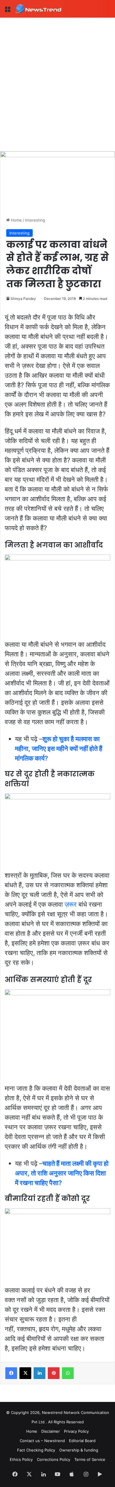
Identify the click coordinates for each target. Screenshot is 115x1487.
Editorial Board (82, 1440)
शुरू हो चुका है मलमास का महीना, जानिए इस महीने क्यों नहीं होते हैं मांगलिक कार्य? (58, 748)
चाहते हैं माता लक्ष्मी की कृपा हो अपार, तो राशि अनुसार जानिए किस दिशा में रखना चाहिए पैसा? (62, 1173)
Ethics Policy (21, 1459)
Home (16, 220)
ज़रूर (71, 904)
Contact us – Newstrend (42, 1440)
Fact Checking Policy (36, 1450)
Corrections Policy (53, 1459)
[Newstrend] (38, 8)
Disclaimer (50, 1431)
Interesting (35, 220)
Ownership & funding (78, 1450)
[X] (25, 1373)
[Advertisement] (57, 78)
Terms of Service (89, 1459)
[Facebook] (11, 1373)
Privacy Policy (76, 1431)
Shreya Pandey (23, 298)
